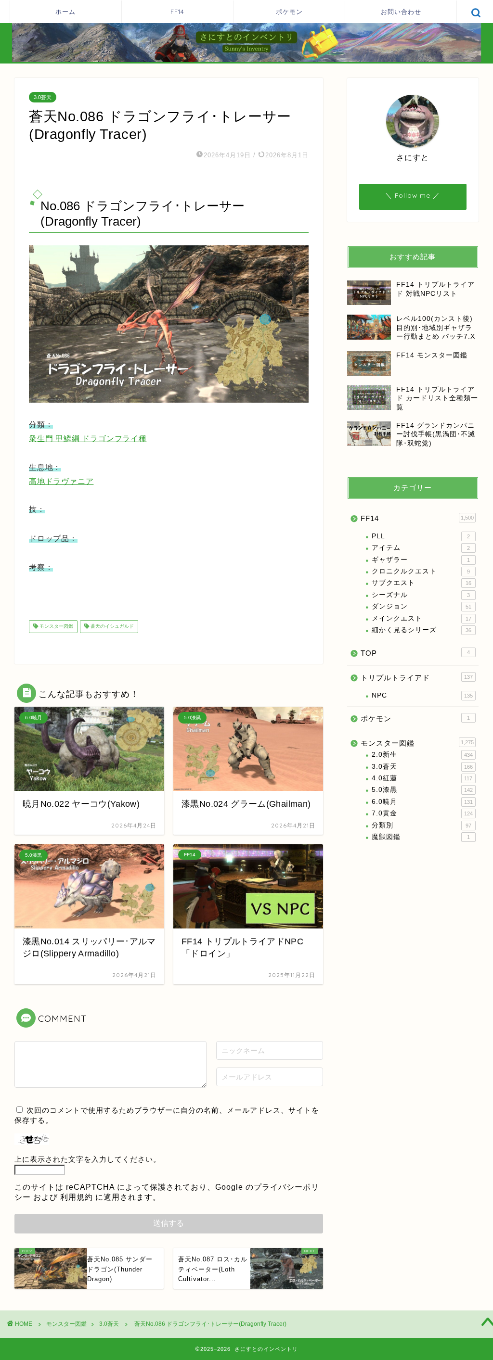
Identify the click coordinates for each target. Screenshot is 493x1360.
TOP (415, 653)
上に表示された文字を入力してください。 (87, 1159)
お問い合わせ (401, 11)
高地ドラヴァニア (61, 481)
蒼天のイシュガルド (111, 626)
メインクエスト (421, 618)
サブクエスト (421, 582)
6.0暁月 (422, 801)
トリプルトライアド (417, 678)
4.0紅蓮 (422, 778)
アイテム (421, 547)
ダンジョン (421, 606)
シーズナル (421, 594)
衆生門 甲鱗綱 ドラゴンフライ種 (88, 438)
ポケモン (289, 11)
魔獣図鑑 (421, 836)
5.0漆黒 (422, 789)
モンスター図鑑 (55, 626)
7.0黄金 (422, 813)
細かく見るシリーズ (421, 630)
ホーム (65, 11)
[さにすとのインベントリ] (246, 61)
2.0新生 (422, 754)
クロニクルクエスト (421, 571)
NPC (422, 695)
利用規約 (76, 1197)
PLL (421, 536)
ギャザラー (421, 559)
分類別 (421, 825)
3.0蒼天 (43, 97)
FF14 (177, 11)
